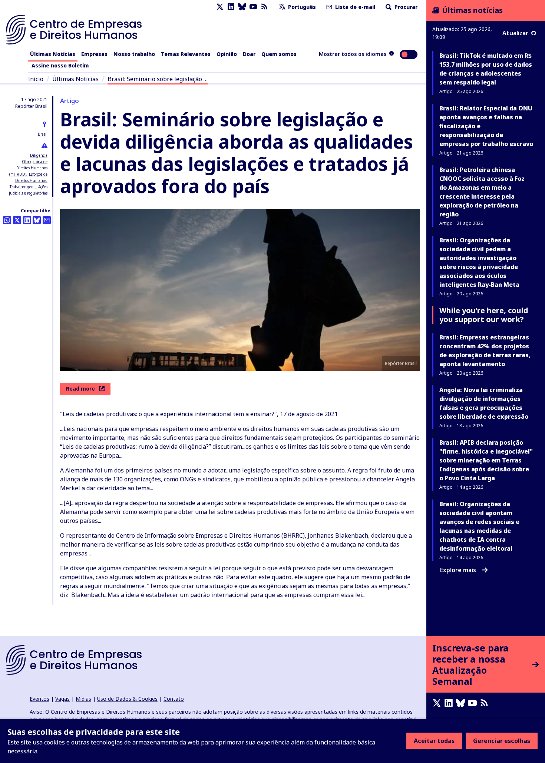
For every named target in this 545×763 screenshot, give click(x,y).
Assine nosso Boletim (60, 65)
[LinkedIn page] (231, 7)
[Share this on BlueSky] (37, 220)
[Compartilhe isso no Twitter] (17, 220)
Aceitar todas (434, 741)
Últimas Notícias (52, 53)
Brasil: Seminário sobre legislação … (158, 79)
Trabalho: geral (23, 186)
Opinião (227, 53)
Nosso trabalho (134, 53)
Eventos (39, 698)
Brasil (42, 134)
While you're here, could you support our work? (483, 314)
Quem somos (279, 53)
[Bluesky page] (242, 7)
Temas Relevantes (186, 53)
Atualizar (515, 33)
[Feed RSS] (264, 7)
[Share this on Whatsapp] (7, 220)
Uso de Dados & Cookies (127, 698)
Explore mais (458, 570)
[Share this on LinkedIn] (27, 220)
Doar (249, 53)
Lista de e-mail (354, 6)
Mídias (83, 698)
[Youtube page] (253, 7)
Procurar (405, 6)
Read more (80, 388)
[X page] (219, 7)
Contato (174, 698)
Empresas (94, 53)
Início (35, 79)
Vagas (62, 698)
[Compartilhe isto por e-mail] (47, 220)
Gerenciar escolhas (501, 741)
